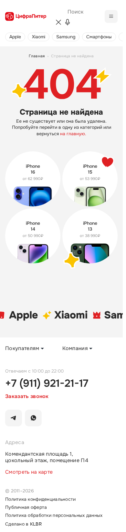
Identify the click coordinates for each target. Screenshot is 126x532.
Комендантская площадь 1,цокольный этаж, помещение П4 (46, 457)
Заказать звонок (27, 396)
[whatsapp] (33, 418)
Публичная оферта (26, 507)
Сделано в (23, 524)
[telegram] (13, 418)
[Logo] (25, 16)
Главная (37, 56)
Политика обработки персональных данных (54, 515)
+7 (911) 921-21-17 (46, 383)
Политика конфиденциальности (40, 499)
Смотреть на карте (29, 472)
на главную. (73, 134)
